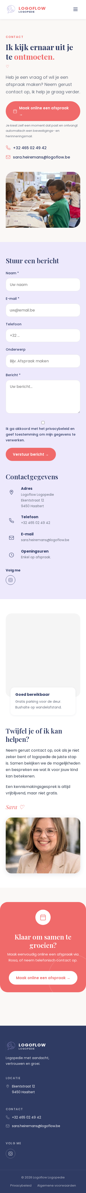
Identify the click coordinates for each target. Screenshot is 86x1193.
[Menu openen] (75, 10)
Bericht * (13, 375)
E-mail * (12, 298)
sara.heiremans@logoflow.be (41, 157)
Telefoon (14, 324)
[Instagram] (10, 580)
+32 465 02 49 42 (30, 148)
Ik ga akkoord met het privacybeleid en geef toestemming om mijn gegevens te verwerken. (40, 434)
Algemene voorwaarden (56, 1185)
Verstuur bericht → (31, 454)
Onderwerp (16, 349)
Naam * (12, 273)
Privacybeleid (21, 1185)
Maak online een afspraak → (44, 111)
